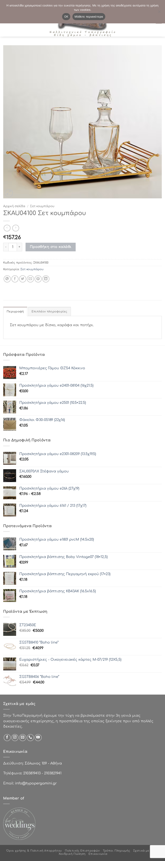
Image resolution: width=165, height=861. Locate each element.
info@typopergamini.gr (36, 783)
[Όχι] (159, 12)
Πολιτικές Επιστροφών (82, 850)
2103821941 (52, 773)
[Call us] (30, 737)
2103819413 (32, 773)
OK (66, 16)
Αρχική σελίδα (14, 206)
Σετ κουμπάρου (42, 206)
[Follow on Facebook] (7, 737)
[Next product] (7, 228)
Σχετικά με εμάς (145, 850)
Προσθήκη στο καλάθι (51, 247)
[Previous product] (15, 228)
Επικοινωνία (98, 853)
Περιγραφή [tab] (15, 311)
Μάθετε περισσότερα (89, 16)
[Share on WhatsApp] (7, 278)
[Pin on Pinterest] (38, 278)
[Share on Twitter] (22, 278)
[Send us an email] (22, 737)
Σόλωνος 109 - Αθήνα (43, 763)
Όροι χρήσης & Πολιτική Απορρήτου (34, 850)
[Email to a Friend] (30, 278)
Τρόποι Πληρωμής (116, 850)
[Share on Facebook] (14, 278)
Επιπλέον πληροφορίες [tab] (49, 311)
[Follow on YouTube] (38, 737)
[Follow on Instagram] (14, 737)
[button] (9, 193)
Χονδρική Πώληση (72, 853)
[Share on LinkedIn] (45, 278)
